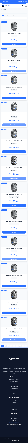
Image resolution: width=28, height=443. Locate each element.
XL (17, 197)
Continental (14, 409)
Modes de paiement (14, 383)
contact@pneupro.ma (14, 422)
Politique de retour (14, 388)
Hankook (14, 402)
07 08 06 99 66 (5, 1)
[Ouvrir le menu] (26, 6)
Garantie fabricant (14, 386)
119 (22, 346)
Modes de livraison (14, 381)
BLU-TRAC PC (14, 36)
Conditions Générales (14, 379)
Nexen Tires (14, 400)
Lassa (14, 405)
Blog (14, 393)
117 (17, 346)
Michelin (14, 407)
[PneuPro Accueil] (6, 6)
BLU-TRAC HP (14, 170)
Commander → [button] (14, 44)
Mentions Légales (14, 390)
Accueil (2, 9)
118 (20, 346)
